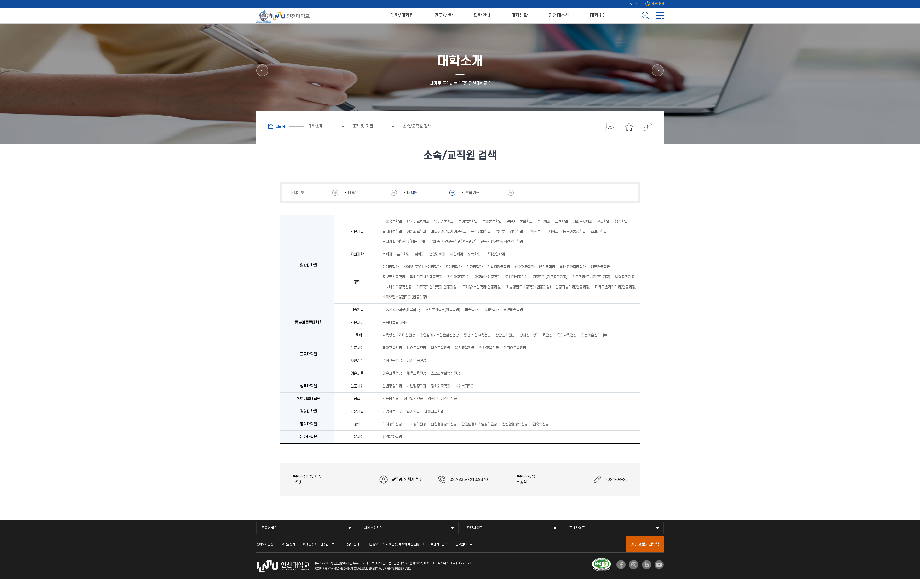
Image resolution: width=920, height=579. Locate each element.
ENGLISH (658, 4)
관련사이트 (474, 528)
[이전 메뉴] (262, 70)
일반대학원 (308, 265)
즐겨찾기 (628, 127)
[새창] (621, 564)
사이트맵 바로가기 (660, 15)
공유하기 (645, 127)
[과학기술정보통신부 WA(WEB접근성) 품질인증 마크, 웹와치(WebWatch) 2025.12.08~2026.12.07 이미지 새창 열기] (601, 561)
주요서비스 (269, 528)
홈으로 (286, 126)
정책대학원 (308, 386)
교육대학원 (308, 354)
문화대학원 (308, 437)
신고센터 (461, 544)
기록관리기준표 (437, 544)
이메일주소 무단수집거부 (318, 544)
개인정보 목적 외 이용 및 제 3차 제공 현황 (393, 544)
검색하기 (645, 15)
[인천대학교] (283, 15)
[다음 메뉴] (658, 70)
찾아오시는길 (264, 544)
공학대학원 (308, 424)
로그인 (634, 4)
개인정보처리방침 (645, 544)
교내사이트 (577, 528)
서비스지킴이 (373, 528)
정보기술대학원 (308, 399)
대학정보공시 (350, 544)
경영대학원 (308, 411)
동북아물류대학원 (308, 322)
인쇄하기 (609, 127)
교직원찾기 (288, 544)
